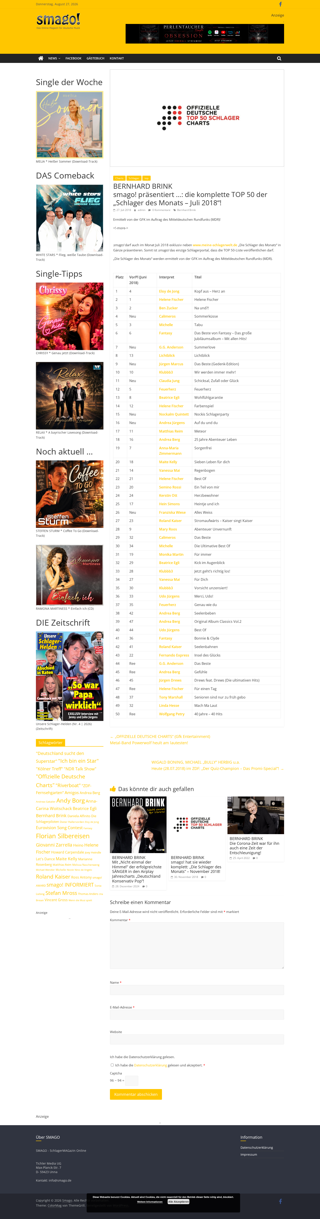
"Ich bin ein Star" (78, 760)
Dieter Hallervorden (72, 822)
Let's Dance (45, 859)
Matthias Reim (171, 431)
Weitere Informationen (150, 1201)
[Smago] (41, 58)
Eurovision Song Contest (59, 827)
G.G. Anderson (171, 347)
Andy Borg (70, 800)
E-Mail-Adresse (122, 1007)
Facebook (73, 58)
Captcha (116, 1073)
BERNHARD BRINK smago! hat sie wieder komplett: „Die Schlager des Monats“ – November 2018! (196, 864)
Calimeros (167, 316)
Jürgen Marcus (171, 364)
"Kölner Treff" (49, 769)
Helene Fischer (171, 406)
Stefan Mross (61, 892)
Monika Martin (171, 554)
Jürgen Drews (170, 680)
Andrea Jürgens (172, 422)
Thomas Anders (88, 894)
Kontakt (117, 58)
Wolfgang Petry (172, 714)
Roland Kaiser (170, 520)
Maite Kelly (168, 462)
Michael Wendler (45, 869)
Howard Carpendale (67, 852)
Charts (119, 178)
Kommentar (120, 920)
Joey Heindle (93, 852)
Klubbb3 (166, 372)
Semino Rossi (170, 487)
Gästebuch (95, 58)
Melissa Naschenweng (85, 864)
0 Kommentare (161, 210)
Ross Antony (81, 877)
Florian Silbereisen (63, 836)
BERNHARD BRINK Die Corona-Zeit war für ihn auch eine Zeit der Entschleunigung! (254, 845)
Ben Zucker (168, 308)
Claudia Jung (169, 380)
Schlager (134, 178)
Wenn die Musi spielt (80, 900)
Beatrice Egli (169, 397)
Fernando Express (174, 655)
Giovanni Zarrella (54, 845)
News (52, 58)
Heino (78, 845)
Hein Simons (169, 504)
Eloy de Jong (169, 291)
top (146, 178)
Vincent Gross (56, 899)
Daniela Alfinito (78, 816)
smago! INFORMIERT (70, 884)
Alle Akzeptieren (178, 1202)
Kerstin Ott (168, 495)
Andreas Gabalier (46, 801)
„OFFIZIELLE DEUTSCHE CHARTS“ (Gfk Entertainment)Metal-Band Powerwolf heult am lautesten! (160, 739)
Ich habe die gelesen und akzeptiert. (160, 1065)
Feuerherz (167, 389)
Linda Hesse (169, 705)
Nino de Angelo (83, 869)
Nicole (70, 869)
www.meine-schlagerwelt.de (215, 245)
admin (142, 210)
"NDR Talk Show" (80, 769)
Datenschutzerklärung (151, 1065)
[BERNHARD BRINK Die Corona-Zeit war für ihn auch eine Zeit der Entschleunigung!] (255, 799)
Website (116, 1032)
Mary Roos (168, 529)
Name (115, 982)
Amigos (72, 792)
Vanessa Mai (169, 470)
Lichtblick (167, 355)
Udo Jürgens (169, 596)
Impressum (249, 1154)
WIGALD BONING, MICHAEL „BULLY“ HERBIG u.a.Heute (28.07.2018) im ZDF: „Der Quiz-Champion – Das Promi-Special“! (218, 765)
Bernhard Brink (186, 210)
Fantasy (165, 333)
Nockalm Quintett (174, 414)
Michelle (166, 324)
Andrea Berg (169, 439)
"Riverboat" (68, 785)
